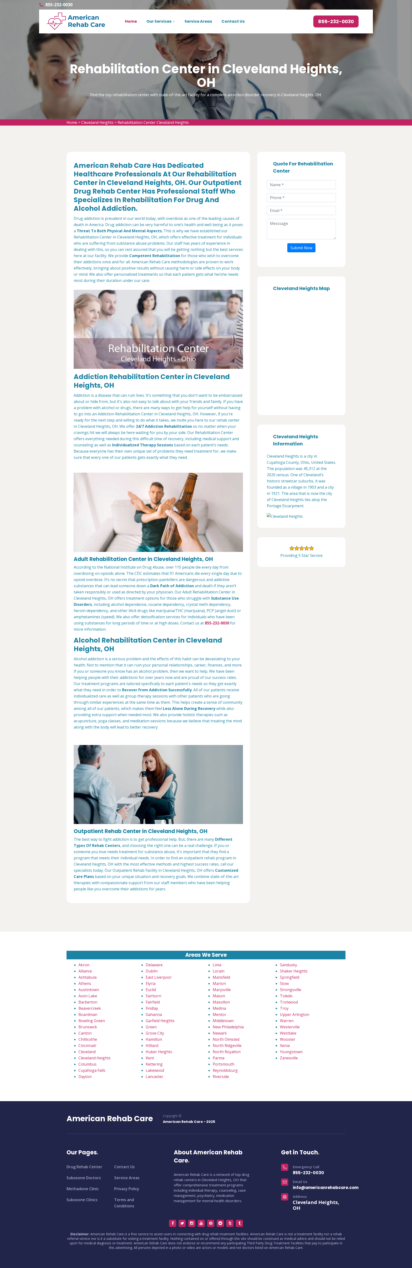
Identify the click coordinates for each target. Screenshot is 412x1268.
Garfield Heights (160, 1020)
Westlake (288, 1033)
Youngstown (291, 1051)
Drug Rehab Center (84, 1166)
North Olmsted (226, 1039)
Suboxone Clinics (82, 1199)
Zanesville (289, 1058)
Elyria (150, 983)
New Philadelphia (228, 1027)
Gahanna (154, 1014)
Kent (150, 1058)
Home (131, 21)
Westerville (290, 1027)
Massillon (221, 1002)
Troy (284, 1008)
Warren (287, 1020)
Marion (219, 983)
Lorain (218, 971)
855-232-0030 (58, 4)
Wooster (287, 1039)
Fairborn (153, 996)
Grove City (155, 1033)
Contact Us (233, 21)
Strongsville (290, 989)
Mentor (219, 1014)
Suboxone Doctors (84, 1177)
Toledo (286, 996)
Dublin (152, 971)
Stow (284, 983)
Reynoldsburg (225, 1070)
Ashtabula (87, 977)
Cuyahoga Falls (91, 1070)
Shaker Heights (294, 971)
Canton (85, 1033)
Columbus (87, 1064)
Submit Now (301, 247)
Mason (219, 996)
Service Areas (198, 21)
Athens (84, 983)
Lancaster (154, 1076)
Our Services (158, 21)
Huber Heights (159, 1051)
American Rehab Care (110, 1118)
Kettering (154, 1064)
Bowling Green (91, 1020)
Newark (220, 1033)
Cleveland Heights (97, 122)
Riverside (221, 1076)
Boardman (87, 1014)
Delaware (154, 964)
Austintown (88, 989)
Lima (217, 964)
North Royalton (227, 1051)
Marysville (222, 989)
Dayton (85, 1076)
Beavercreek (89, 1008)
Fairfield (153, 1002)
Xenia (285, 1045)
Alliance (85, 971)
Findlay (152, 1008)
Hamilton (154, 1039)
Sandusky (288, 964)
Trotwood (289, 1002)
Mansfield (221, 977)
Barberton (87, 1002)
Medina (219, 1008)
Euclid (151, 989)
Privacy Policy (126, 1188)
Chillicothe (87, 1039)
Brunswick (87, 1027)
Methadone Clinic (83, 1188)
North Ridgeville (227, 1045)
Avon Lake (87, 996)
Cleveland (87, 1051)
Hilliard (152, 1045)
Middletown (223, 1020)
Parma (218, 1058)
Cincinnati (87, 1045)
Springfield (289, 977)
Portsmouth (223, 1064)
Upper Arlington (294, 1014)
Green (151, 1027)
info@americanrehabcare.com (326, 1187)
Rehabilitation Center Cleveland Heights (153, 122)
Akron (83, 964)
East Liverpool (158, 977)
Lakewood (155, 1070)
